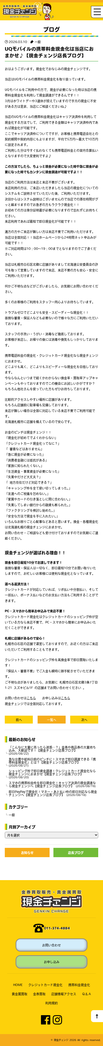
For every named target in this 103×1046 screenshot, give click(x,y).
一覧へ (51, 719)
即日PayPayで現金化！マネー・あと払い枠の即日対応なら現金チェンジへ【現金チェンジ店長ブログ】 (53, 793)
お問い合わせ (51, 945)
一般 (37, 41)
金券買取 (39, 993)
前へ (19, 719)
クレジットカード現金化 (45, 984)
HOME (18, 984)
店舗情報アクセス (63, 993)
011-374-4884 (57, 928)
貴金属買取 (19, 993)
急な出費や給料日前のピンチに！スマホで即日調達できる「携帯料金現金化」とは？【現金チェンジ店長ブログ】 (52, 762)
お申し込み (51, 961)
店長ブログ (76, 852)
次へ (84, 719)
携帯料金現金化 (79, 984)
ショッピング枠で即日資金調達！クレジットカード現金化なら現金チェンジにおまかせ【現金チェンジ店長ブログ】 (52, 774)
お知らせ (27, 852)
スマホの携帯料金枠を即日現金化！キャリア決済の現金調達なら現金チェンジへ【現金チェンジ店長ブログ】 (52, 784)
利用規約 (51, 1002)
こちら (31, 697)
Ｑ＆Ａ (86, 993)
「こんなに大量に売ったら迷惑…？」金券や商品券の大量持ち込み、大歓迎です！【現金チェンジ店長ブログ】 (52, 750)
